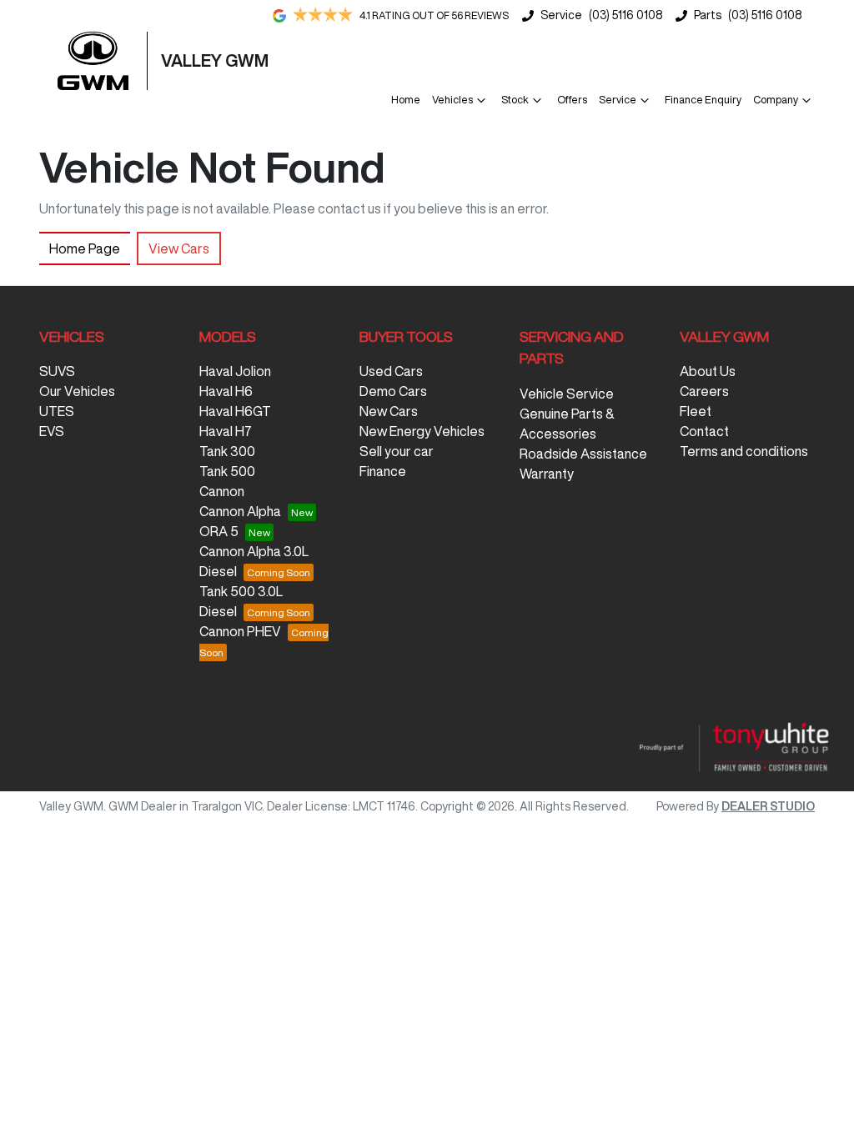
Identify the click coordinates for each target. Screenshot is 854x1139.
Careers (704, 391)
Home (405, 99)
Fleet (695, 411)
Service (617, 99)
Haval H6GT (235, 411)
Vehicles (452, 99)
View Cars (178, 248)
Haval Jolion (235, 371)
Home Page (84, 248)
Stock (515, 99)
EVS (51, 431)
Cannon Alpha (240, 511)
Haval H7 (225, 431)
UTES (56, 411)
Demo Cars (393, 391)
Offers (572, 99)
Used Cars (391, 371)
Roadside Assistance (583, 453)
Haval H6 (226, 391)
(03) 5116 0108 (625, 15)
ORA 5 (219, 531)
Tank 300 (227, 451)
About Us (708, 371)
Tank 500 (227, 471)
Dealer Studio (768, 806)
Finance (382, 471)
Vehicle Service (567, 393)
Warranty (547, 473)
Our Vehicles (77, 391)
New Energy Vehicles (422, 431)
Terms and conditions (744, 451)
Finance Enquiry (703, 99)
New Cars (388, 411)
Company (775, 99)
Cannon (221, 491)
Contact (704, 431)
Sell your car (396, 451)
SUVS (57, 371)
